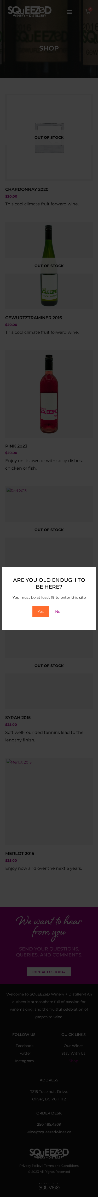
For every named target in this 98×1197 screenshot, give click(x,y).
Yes (41, 611)
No (57, 611)
